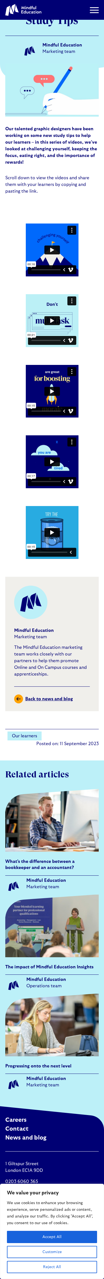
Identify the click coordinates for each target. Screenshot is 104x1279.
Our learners (24, 736)
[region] (52, 1231)
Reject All (52, 1267)
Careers (16, 1120)
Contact (17, 1129)
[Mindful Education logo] (23, 10)
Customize (52, 1252)
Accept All (52, 1237)
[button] (94, 10)
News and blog (25, 1138)
